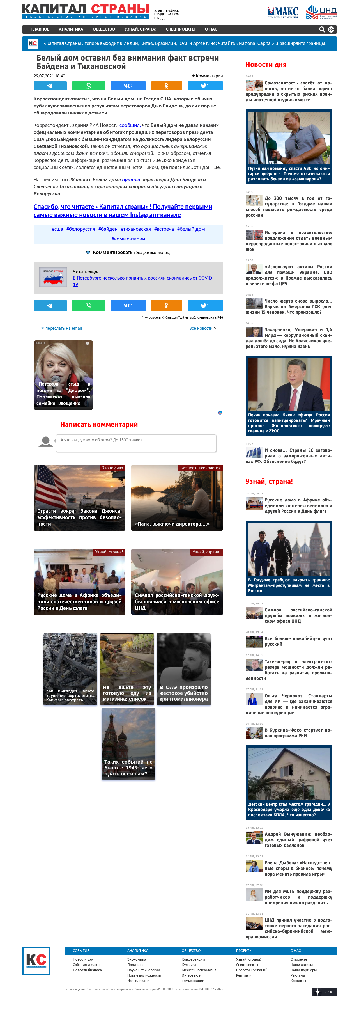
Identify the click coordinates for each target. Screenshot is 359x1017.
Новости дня (266, 64)
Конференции (193, 960)
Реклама (298, 976)
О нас (211, 29)
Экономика (112, 468)
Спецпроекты (180, 29)
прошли (131, 180)
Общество (104, 29)
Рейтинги (244, 976)
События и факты (87, 965)
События (81, 951)
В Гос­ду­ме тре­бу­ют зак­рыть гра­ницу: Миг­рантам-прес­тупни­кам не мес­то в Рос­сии (289, 585)
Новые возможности (144, 976)
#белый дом (191, 229)
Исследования (139, 981)
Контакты (298, 981)
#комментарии (128, 239)
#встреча (164, 229)
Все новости (201, 328)
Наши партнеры (304, 970)
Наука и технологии (143, 970)
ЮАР (183, 43)
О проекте (299, 960)
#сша (57, 229)
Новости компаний (252, 970)
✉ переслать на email (61, 328)
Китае (146, 43)
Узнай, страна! (141, 29)
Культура (189, 965)
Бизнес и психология (200, 468)
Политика (135, 965)
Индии (130, 43)
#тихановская (136, 229)
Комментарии (209, 76)
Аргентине (204, 43)
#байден (108, 229)
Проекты (244, 951)
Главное (40, 29)
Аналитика (71, 29)
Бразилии (165, 43)
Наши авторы (302, 965)
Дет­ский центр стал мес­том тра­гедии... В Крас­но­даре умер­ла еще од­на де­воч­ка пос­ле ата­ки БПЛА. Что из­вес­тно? (289, 809)
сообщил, (130, 125)
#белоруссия (80, 229)
